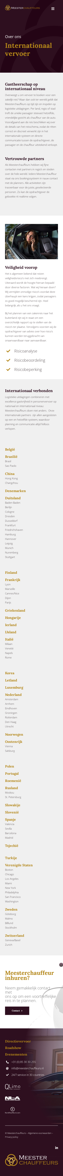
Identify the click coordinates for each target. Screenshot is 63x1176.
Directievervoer (18, 1041)
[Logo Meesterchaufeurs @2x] (22, 6)
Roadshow (13, 1048)
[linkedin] (56, 1147)
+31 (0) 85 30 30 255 (23, 1062)
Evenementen (16, 1054)
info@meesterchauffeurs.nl (27, 1068)
